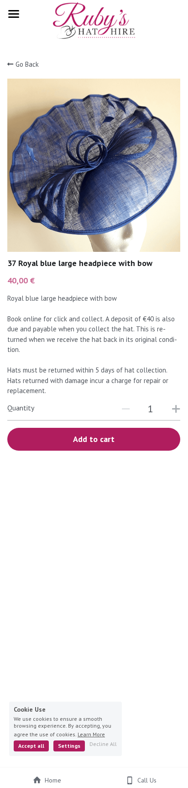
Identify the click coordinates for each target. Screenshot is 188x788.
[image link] (94, 20)
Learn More (91, 734)
